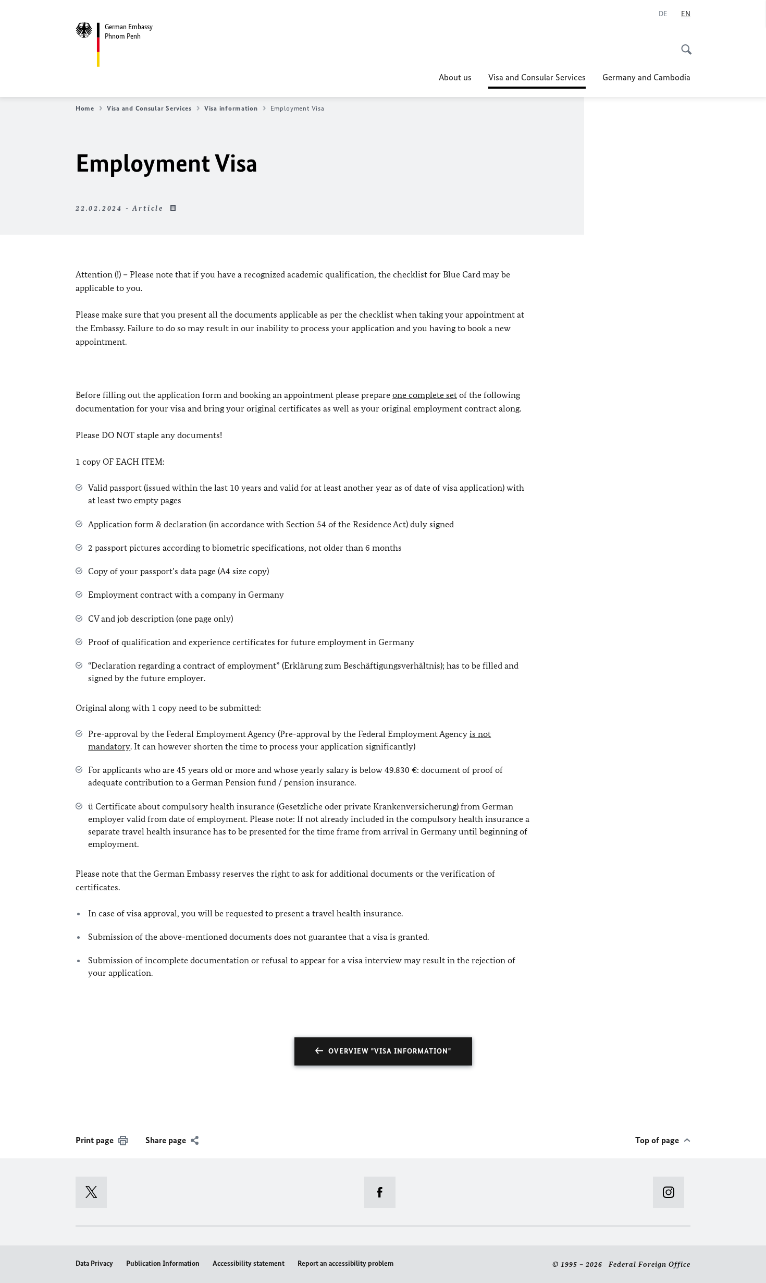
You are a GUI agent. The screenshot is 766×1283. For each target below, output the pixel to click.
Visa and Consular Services (537, 80)
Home (85, 108)
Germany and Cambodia (646, 77)
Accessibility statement (249, 1263)
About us (455, 77)
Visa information (231, 108)
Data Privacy (94, 1263)
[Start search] (683, 44)
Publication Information (163, 1263)
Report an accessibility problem (345, 1263)
